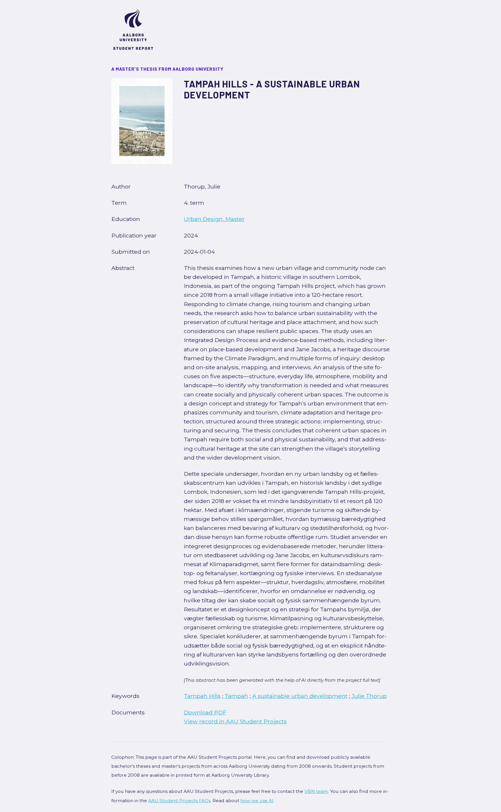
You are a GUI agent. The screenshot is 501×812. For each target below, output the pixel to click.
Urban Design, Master (214, 218)
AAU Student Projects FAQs (179, 800)
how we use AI (256, 800)
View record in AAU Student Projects (235, 721)
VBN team (316, 791)
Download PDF (205, 712)
